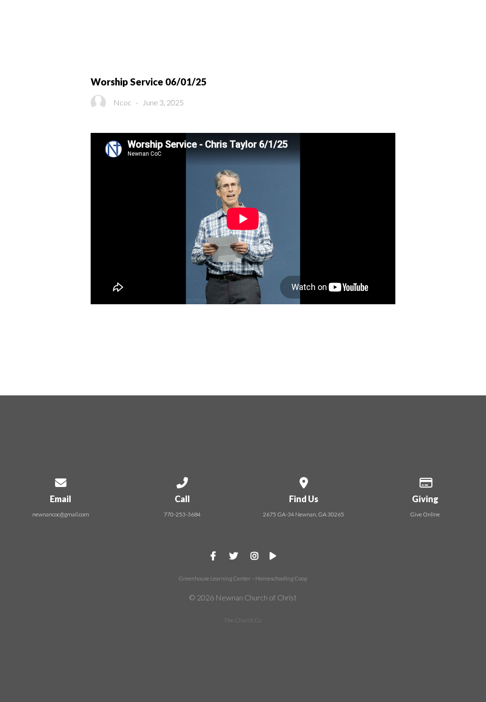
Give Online (425, 514)
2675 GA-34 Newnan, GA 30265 (303, 514)
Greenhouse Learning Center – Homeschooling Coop (242, 578)
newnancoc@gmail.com (60, 514)
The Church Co (243, 620)
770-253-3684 (182, 514)
